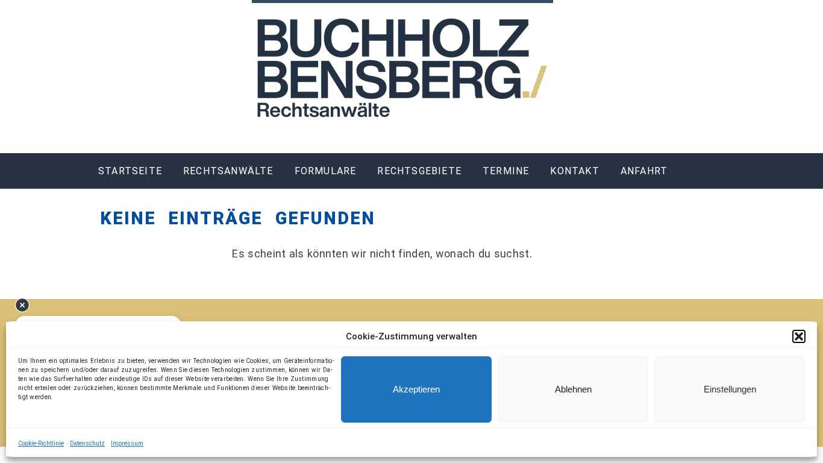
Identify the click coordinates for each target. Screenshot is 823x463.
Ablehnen (573, 389)
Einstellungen (730, 389)
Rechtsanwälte (228, 171)
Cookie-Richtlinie (41, 443)
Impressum (127, 443)
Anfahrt (644, 171)
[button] (799, 336)
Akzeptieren (416, 389)
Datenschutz (87, 443)
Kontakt (574, 171)
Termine (506, 171)
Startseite (130, 171)
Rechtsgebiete (419, 171)
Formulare (326, 171)
